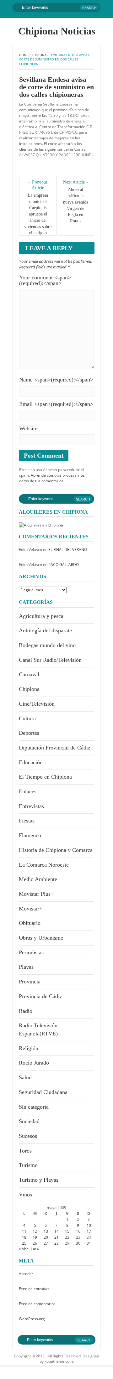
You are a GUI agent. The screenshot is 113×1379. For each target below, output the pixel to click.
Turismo (28, 1165)
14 (56, 1231)
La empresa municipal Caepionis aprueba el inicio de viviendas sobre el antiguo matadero (37, 217)
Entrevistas (31, 806)
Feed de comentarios (37, 1303)
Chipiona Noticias (56, 31)
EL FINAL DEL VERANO (67, 549)
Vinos (25, 1194)
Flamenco (30, 835)
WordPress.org (32, 1318)
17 (89, 1231)
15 (67, 1231)
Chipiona (39, 55)
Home (24, 55)
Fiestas (27, 820)
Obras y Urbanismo (41, 938)
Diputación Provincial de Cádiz (54, 747)
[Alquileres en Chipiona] (41, 524)
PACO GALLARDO (63, 564)
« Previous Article (38, 185)
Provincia (29, 981)
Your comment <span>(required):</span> (45, 280)
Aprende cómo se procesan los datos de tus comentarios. (52, 478)
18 (24, 1237)
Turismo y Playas (38, 1180)
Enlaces (27, 791)
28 (56, 1243)
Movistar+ (30, 908)
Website (28, 428)
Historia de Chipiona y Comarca (56, 850)
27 (46, 1243)
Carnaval (29, 674)
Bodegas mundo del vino (47, 645)
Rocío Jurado (34, 1063)
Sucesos (28, 1136)
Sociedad (29, 1121)
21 (56, 1237)
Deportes (29, 733)
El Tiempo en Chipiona (45, 777)
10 (89, 1225)
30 (78, 1243)
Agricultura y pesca (41, 616)
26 (35, 1243)
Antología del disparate (45, 630)
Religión (28, 1048)
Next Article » (75, 182)
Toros (25, 1151)
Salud (25, 1077)
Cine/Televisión (37, 704)
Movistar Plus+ (36, 894)
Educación (31, 762)
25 (24, 1243)
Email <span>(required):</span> (56, 404)
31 (89, 1243)
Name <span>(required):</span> (56, 379)
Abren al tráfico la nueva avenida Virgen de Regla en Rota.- (76, 205)
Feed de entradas (34, 1288)
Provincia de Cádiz (40, 996)
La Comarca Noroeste (44, 865)
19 (35, 1237)
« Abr (23, 1249)
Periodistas (31, 952)
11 (24, 1231)
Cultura (27, 718)
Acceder (26, 1273)
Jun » (35, 1249)
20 (46, 1237)
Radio (25, 1011)
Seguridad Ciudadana (43, 1092)
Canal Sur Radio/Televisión (50, 660)
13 (46, 1231)
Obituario (29, 923)
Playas (26, 967)
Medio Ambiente (38, 879)
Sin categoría (34, 1107)
